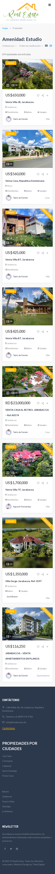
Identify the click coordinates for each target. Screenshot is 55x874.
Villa (48, 119)
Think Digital (39, 864)
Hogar (5, 28)
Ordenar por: (8, 45)
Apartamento (43, 675)
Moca (9, 185)
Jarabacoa (11, 107)
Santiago (6, 806)
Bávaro (5, 791)
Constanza (7, 761)
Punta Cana (7, 775)
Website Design (21, 864)
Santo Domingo (9, 771)
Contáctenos (8, 728)
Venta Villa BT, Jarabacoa (19, 259)
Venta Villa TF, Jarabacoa (19, 489)
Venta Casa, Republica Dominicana (24, 180)
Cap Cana (6, 756)
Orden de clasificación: (30, 45)
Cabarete (6, 766)
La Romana (7, 811)
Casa (47, 197)
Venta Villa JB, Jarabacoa (19, 101)
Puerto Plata (8, 801)
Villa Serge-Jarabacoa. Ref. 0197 (23, 581)
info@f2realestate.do (16, 722)
